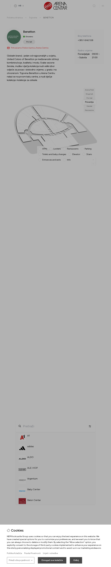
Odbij (76, 560)
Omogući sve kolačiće (52, 560)
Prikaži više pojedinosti (19, 560)
